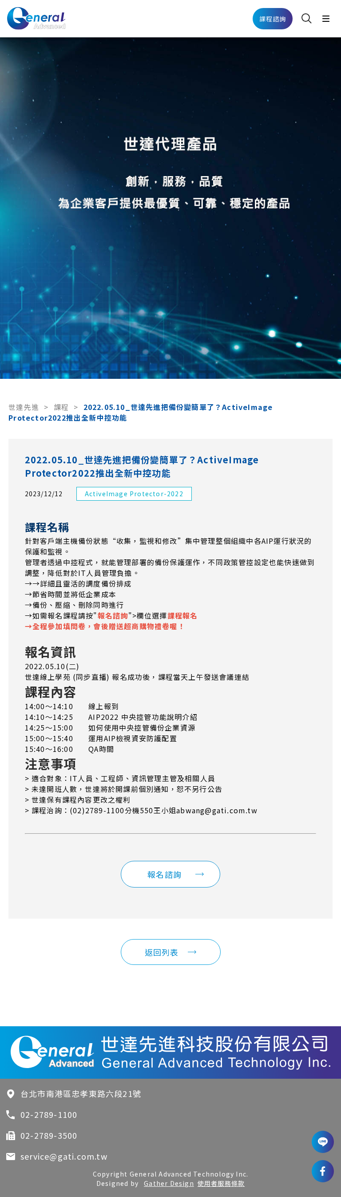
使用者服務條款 (221, 1183)
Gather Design (169, 1183)
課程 (61, 407)
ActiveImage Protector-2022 (134, 493)
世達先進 (23, 407)
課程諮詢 (272, 18)
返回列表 (162, 952)
